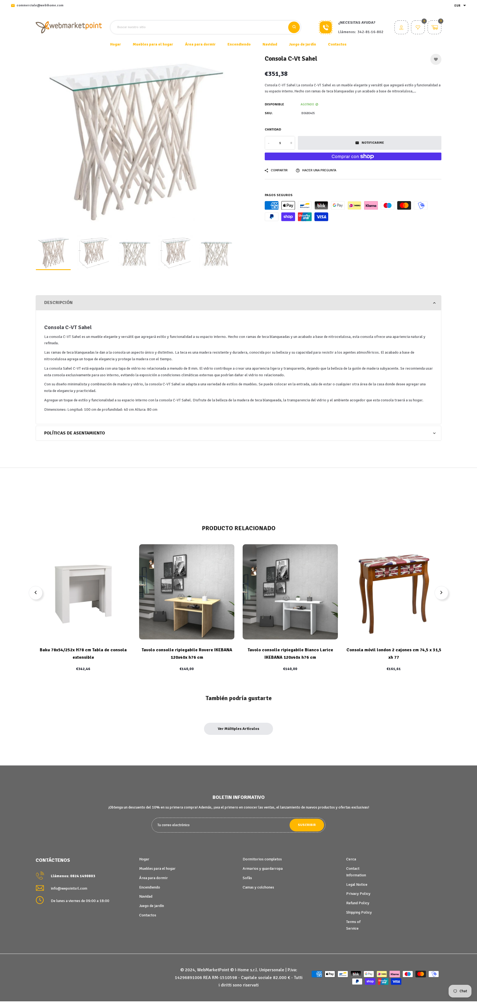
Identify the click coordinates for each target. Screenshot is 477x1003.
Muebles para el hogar (157, 868)
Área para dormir (153, 878)
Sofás (247, 878)
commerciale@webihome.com (40, 5)
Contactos (337, 44)
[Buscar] (294, 27)
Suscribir (307, 825)
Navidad (145, 896)
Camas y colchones (258, 887)
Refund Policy (357, 903)
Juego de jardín (151, 905)
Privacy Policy (358, 893)
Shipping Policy (359, 912)
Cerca (351, 859)
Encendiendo (149, 887)
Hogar (115, 44)
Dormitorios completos (262, 859)
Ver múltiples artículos (238, 728)
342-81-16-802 (370, 32)
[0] (418, 28)
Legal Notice (356, 884)
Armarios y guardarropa (263, 868)
